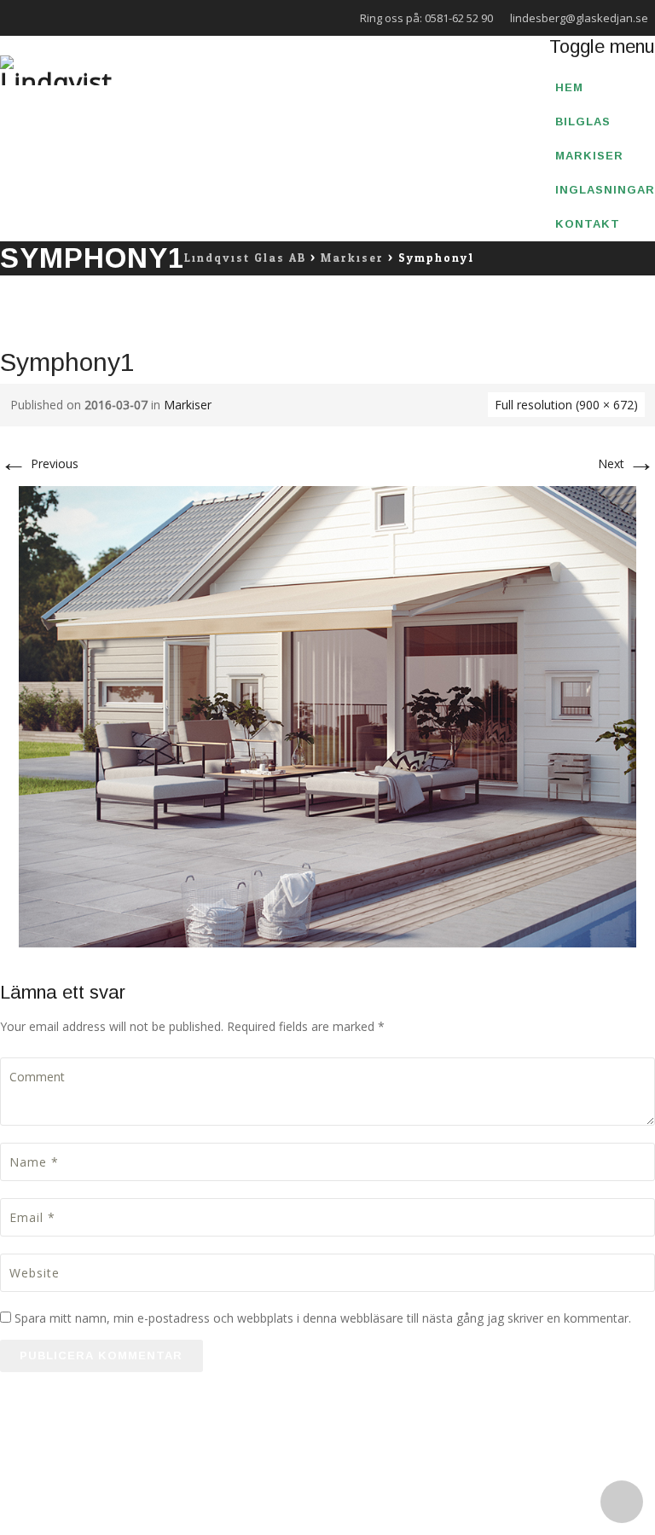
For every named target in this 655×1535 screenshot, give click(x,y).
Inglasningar (605, 189)
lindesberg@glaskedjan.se (579, 18)
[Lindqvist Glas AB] (56, 70)
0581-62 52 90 (459, 18)
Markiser (589, 155)
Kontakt (587, 223)
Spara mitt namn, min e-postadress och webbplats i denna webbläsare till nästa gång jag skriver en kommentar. (322, 1318)
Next (626, 463)
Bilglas (583, 121)
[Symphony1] (327, 715)
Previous (39, 463)
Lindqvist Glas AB (148, 1461)
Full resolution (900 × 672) (566, 405)
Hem (569, 87)
